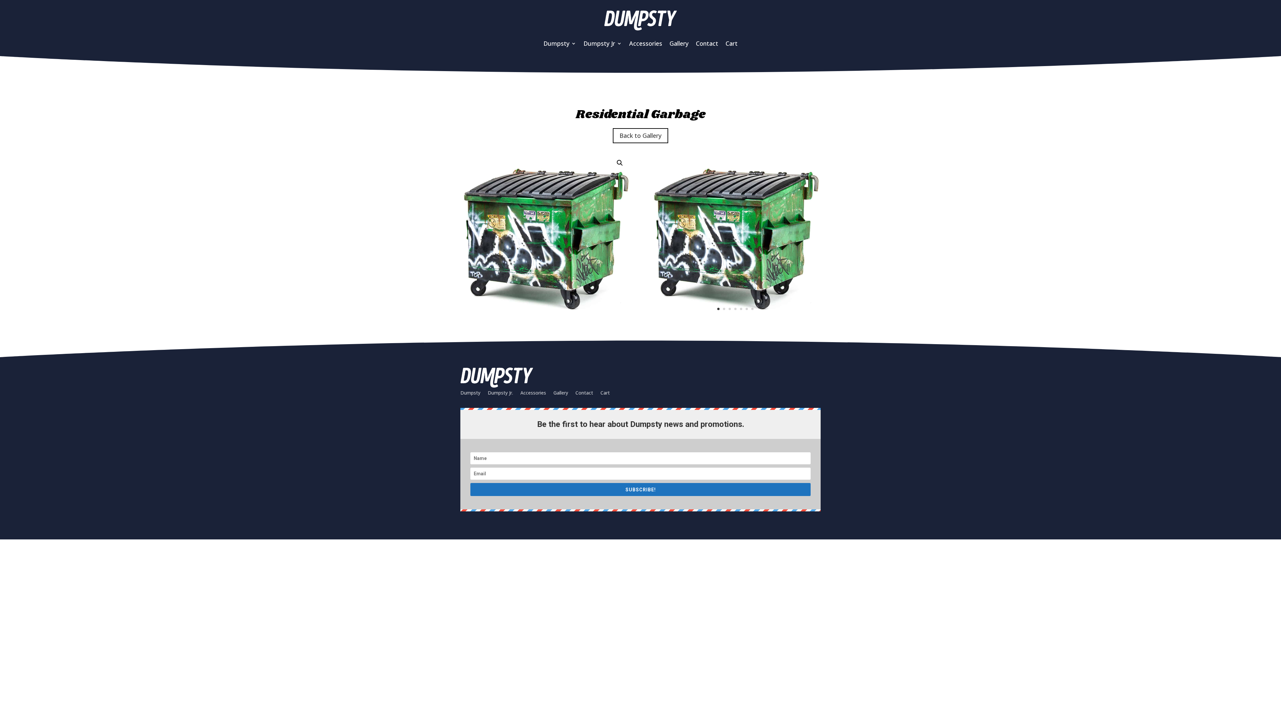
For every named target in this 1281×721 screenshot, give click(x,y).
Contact (707, 43)
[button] (620, 163)
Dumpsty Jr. (500, 392)
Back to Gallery (640, 136)
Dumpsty (470, 392)
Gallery (679, 43)
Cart (732, 43)
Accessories (645, 43)
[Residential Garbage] (736, 320)
